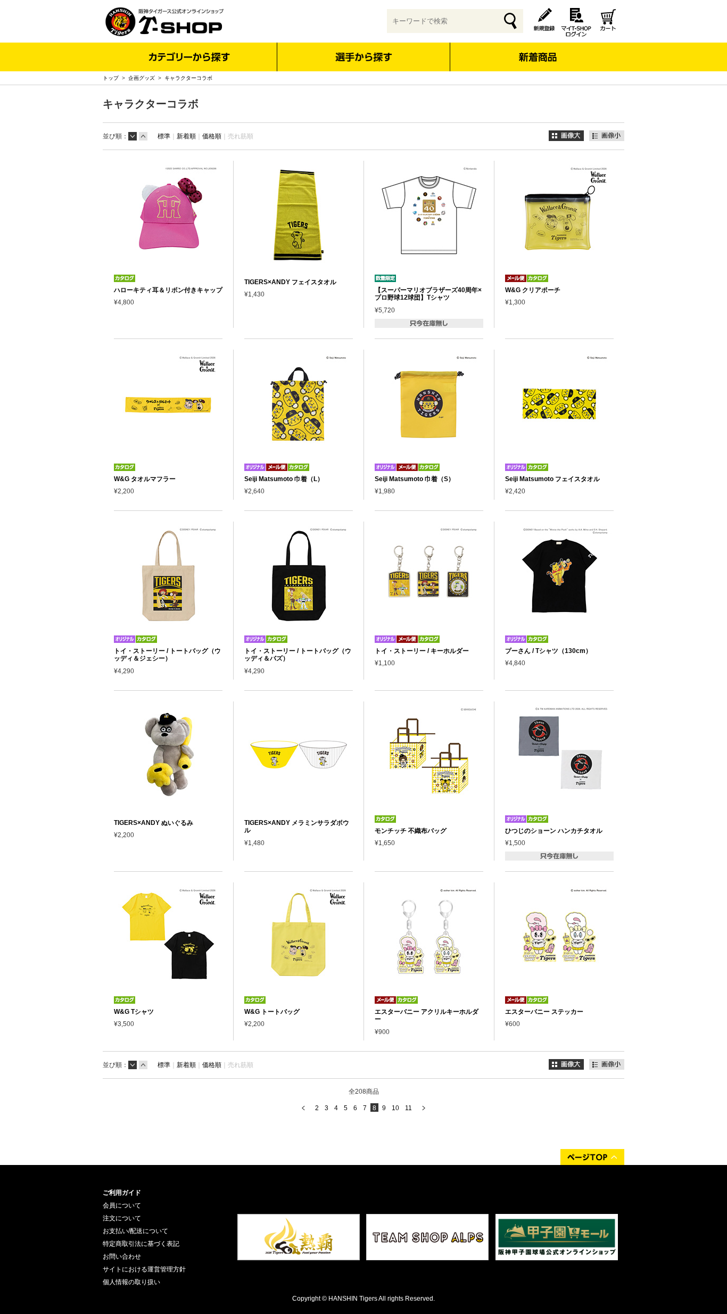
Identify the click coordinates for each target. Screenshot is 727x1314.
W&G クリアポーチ (532, 290)
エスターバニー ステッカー (544, 1011)
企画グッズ (141, 78)
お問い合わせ (122, 1256)
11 (408, 1108)
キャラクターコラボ (188, 78)
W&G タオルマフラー (145, 479)
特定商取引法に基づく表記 (141, 1243)
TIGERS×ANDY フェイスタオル (290, 282)
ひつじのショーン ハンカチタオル (553, 830)
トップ (111, 78)
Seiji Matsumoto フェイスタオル (552, 479)
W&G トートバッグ (272, 1011)
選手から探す (363, 57)
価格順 (211, 136)
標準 (164, 136)
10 (395, 1108)
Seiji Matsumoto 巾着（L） (284, 479)
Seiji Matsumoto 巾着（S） (415, 479)
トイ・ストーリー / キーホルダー (422, 651)
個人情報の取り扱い (131, 1282)
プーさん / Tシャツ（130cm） (548, 651)
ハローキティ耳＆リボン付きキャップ (168, 290)
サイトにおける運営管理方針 (144, 1269)
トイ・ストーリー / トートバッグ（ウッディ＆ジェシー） (167, 654)
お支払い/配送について (135, 1231)
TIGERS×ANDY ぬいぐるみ (153, 823)
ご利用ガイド (122, 1192)
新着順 (186, 136)
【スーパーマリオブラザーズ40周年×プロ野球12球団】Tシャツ (428, 293)
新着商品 (537, 50)
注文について (122, 1218)
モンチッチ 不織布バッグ (411, 830)
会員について (122, 1205)
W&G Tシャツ (134, 1011)
